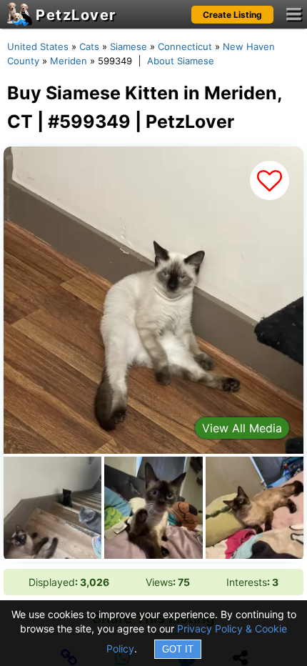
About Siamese (180, 60)
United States (38, 46)
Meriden (68, 60)
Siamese (128, 46)
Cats (89, 46)
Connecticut (185, 46)
